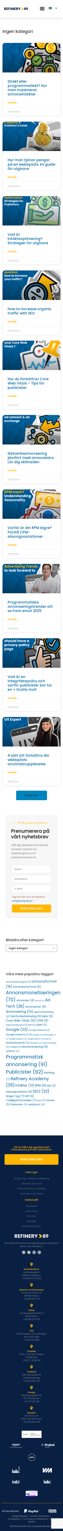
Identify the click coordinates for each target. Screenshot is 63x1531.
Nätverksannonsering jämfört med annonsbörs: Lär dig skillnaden (31, 457)
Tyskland (31, 1371)
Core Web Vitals (21, 1020)
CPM (42, 1021)
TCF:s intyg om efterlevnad (35, 1519)
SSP (29, 1096)
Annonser (25, 1000)
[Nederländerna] (31, 1264)
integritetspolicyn (22, 901)
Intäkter (24, 1085)
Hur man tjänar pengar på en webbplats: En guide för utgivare (31, 164)
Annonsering (19, 1011)
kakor (47, 1016)
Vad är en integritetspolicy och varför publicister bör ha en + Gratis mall (30, 683)
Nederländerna (31, 1269)
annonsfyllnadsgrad (18, 981)
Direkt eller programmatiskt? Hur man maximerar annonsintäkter (27, 88)
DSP (31, 1024)
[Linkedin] (24, 1252)
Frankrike (31, 1351)
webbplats (36, 1104)
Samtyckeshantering (25, 1016)
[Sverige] (31, 1387)
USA (31, 1330)
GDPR (41, 1025)
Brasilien (31, 1412)
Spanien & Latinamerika (31, 1289)
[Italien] (31, 1305)
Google (17, 1029)
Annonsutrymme (27, 987)
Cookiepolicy (14, 1519)
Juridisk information (39, 1516)
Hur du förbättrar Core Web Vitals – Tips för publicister (28, 383)
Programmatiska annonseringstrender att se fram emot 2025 (30, 606)
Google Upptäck (18, 1039)
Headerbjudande (18, 1042)
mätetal (15, 1046)
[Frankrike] (31, 1346)
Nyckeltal (36, 1043)
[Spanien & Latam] (31, 1285)
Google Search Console (39, 1039)
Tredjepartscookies (21, 1100)
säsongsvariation (19, 1091)
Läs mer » (13, 102)
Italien (31, 1310)
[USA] (31, 1326)
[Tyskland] (31, 1367)
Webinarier (19, 1104)
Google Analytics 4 (19, 1034)
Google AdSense (38, 1030)
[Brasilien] (31, 1408)
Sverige (31, 1392)
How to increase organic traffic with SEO (30, 311)
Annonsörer (35, 1007)
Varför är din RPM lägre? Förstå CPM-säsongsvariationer (30, 532)
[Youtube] (29, 1252)
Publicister (24, 1071)
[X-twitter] (34, 1252)
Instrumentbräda (16, 1024)
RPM (40, 1085)
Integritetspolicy (20, 1516)
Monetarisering (35, 1047)
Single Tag (15, 1096)
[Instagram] (39, 1252)
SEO (41, 1091)
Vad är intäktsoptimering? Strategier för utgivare (28, 238)
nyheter (12, 1051)
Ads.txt (39, 1000)
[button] (42, 9)
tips (41, 1100)
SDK (51, 1085)
